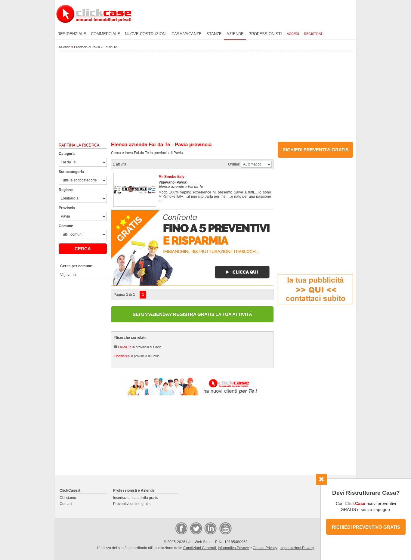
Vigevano (68, 275)
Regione (66, 190)
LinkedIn (210, 528)
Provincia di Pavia (87, 47)
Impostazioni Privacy (297, 548)
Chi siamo (68, 498)
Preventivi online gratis (131, 504)
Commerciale (105, 34)
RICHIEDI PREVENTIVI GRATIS (315, 149)
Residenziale (71, 34)
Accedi (293, 34)
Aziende (235, 34)
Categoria (67, 154)
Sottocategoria (71, 172)
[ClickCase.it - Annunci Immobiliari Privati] (94, 27)
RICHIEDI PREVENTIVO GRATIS (366, 527)
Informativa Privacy (233, 548)
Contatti (66, 504)
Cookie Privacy (265, 548)
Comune (66, 226)
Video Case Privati (225, 528)
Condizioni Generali (199, 548)
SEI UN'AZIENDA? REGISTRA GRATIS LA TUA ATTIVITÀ (192, 314)
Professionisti (265, 34)
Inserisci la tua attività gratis (135, 498)
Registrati (313, 34)
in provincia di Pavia (139, 347)
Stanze (214, 34)
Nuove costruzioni (146, 34)
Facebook (181, 528)
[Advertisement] (205, 96)
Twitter (195, 528)
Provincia (67, 208)
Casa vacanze (187, 34)
